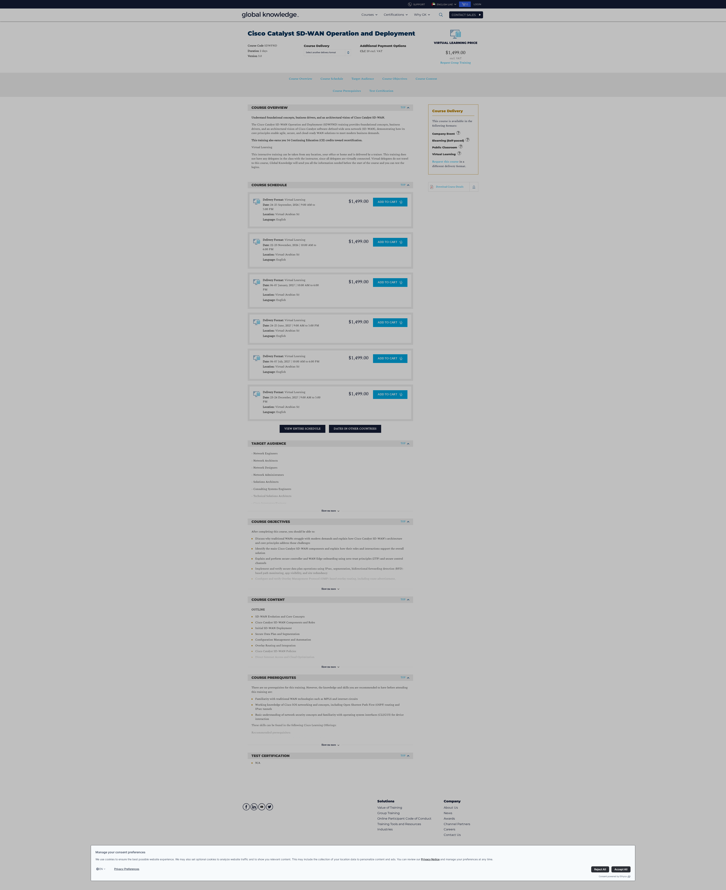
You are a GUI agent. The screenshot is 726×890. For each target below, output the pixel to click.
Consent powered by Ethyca (613, 876)
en (101, 869)
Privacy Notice (430, 859)
